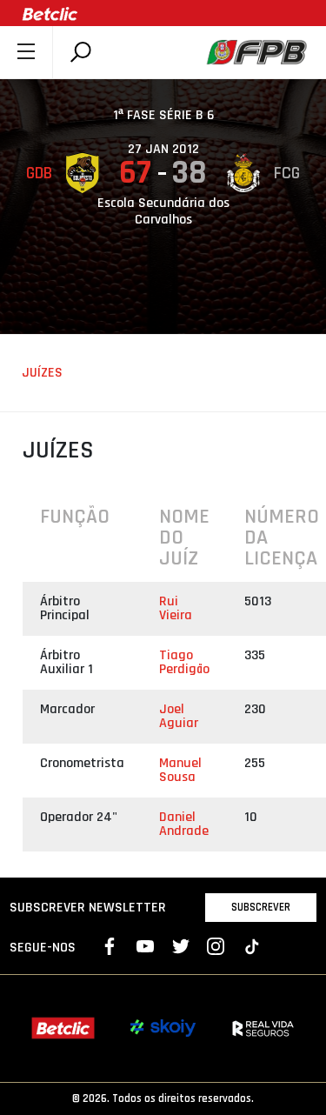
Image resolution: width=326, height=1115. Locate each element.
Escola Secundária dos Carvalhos (163, 211)
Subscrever (260, 907)
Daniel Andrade (184, 824)
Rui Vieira (175, 608)
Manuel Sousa (180, 770)
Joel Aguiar (178, 716)
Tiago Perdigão (184, 662)
